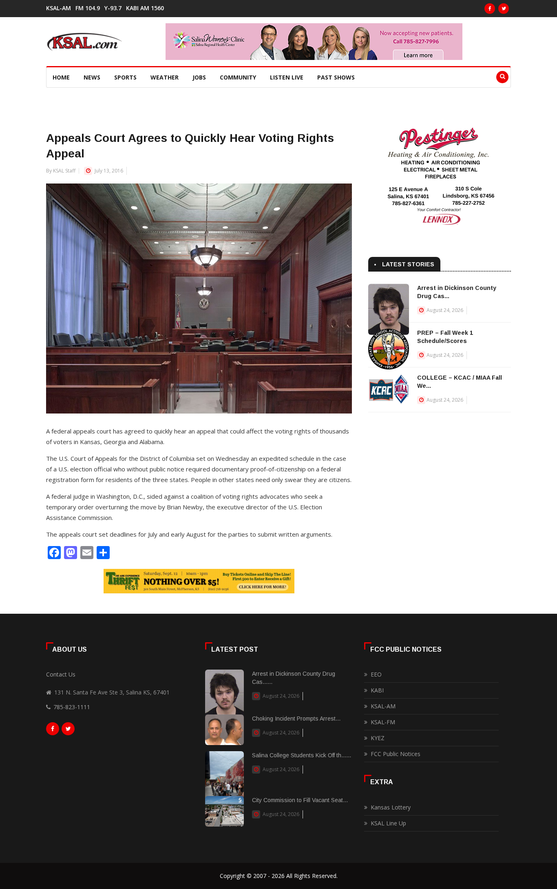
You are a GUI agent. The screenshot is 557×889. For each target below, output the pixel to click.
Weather (164, 77)
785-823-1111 (71, 707)
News (92, 77)
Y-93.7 (113, 8)
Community (238, 77)
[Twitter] (503, 8)
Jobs (199, 77)
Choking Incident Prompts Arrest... (296, 718)
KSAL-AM (58, 8)
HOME (61, 77)
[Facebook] (489, 8)
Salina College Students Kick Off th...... (301, 755)
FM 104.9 (87, 8)
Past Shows (336, 77)
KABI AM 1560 (145, 8)
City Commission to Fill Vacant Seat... (300, 800)
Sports (125, 77)
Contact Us (60, 674)
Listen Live (286, 77)
